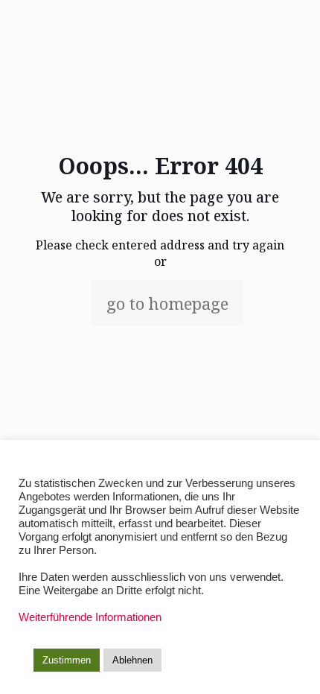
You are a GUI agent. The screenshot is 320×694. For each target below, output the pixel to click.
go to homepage (167, 303)
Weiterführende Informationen (90, 617)
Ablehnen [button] (132, 660)
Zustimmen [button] (66, 660)
